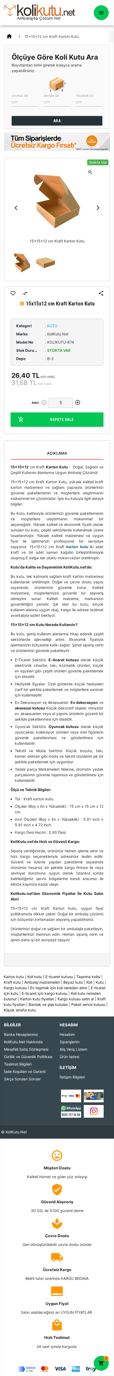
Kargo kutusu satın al (76, 999)
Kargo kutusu (15, 988)
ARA (57, 120)
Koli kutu (34, 976)
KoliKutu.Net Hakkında (23, 1042)
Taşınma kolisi (88, 976)
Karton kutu (14, 976)
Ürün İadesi (69, 1056)
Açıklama (57, 453)
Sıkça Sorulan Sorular (22, 1079)
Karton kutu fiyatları (37, 999)
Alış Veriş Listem (73, 1049)
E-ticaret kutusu (59, 976)
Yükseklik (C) (85, 95)
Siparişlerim (70, 1042)
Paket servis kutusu (88, 1004)
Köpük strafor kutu (20, 1010)
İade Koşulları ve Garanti (25, 1071)
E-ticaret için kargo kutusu (44, 993)
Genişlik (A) (51, 95)
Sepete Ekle (62, 419)
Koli (89, 982)
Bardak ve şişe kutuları (48, 1004)
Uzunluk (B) (20, 95)
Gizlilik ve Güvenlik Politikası (28, 1056)
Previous (16, 208)
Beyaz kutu (73, 982)
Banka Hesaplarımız (21, 1034)
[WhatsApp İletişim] (71, 1110)
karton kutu (77, 546)
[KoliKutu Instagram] (94, 1110)
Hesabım (67, 1034)
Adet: (35, 403)
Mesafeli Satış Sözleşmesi (26, 1049)
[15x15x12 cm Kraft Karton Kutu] (22, 262)
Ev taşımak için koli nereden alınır (58, 988)
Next (97, 208)
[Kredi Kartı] (71, 1095)
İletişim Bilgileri (72, 1077)
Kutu (100, 982)
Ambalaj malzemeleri (42, 982)
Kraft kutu (12, 982)
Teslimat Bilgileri (18, 1064)
